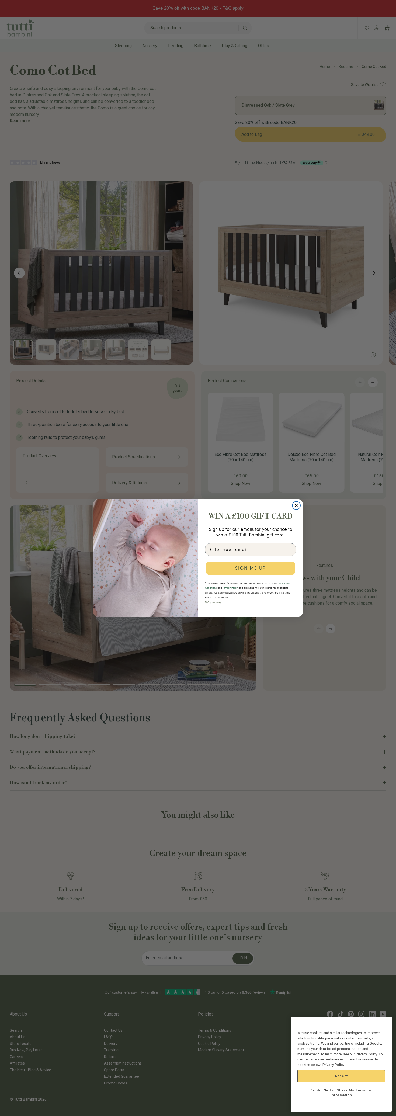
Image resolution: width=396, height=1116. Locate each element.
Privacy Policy (333, 1065)
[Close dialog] (296, 505)
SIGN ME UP (250, 568)
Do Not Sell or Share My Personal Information (341, 1092)
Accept (341, 1076)
